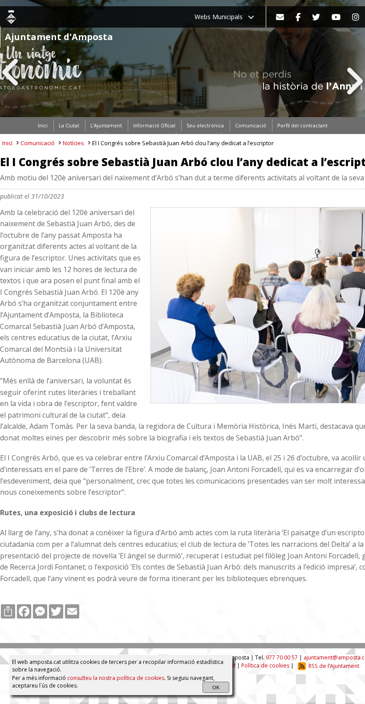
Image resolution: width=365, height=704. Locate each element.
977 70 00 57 (282, 657)
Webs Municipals (221, 16)
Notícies (73, 143)
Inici (7, 143)
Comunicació (37, 143)
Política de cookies (265, 666)
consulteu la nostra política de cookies (115, 678)
